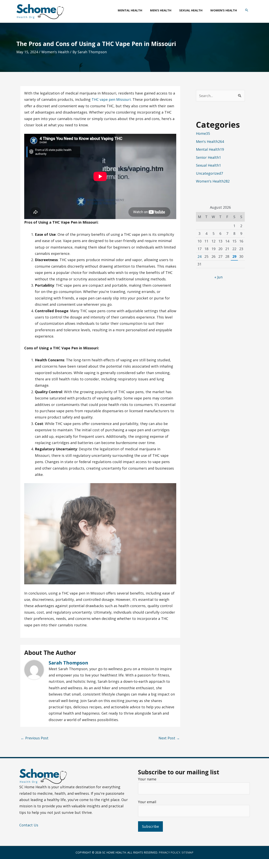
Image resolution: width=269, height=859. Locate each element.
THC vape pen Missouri (111, 99)
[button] (247, 10)
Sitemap (187, 852)
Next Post (169, 738)
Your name (147, 779)
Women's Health (55, 52)
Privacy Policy (169, 852)
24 (199, 256)
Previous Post (34, 738)
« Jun (218, 277)
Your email (147, 801)
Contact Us (28, 825)
